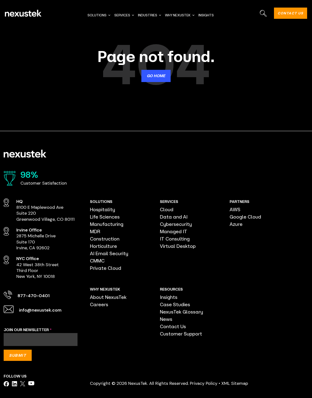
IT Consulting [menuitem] (175, 238)
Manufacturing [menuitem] (106, 224)
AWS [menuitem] (235, 209)
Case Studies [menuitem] (175, 304)
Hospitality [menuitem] (102, 209)
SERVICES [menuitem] (122, 15)
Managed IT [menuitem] (173, 231)
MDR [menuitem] (95, 231)
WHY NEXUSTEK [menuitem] (178, 15)
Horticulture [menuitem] (103, 246)
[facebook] (6, 384)
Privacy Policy (203, 383)
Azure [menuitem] (236, 224)
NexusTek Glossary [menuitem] (181, 311)
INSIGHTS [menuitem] (206, 15)
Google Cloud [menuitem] (245, 217)
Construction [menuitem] (104, 238)
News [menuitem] (166, 319)
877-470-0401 (33, 296)
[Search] (263, 13)
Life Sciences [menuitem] (105, 217)
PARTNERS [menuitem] (239, 201)
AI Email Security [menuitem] (109, 253)
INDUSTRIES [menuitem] (147, 15)
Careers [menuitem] (99, 304)
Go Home (156, 75)
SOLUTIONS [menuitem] (97, 15)
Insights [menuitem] (168, 297)
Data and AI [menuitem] (173, 217)
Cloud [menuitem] (166, 209)
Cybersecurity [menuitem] (176, 224)
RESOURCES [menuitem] (171, 289)
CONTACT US (290, 13)
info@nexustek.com (40, 310)
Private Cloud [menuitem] (105, 268)
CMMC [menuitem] (97, 260)
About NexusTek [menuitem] (108, 297)
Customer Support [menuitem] (181, 333)
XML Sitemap (234, 383)
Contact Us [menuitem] (173, 326)
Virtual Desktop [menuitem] (178, 246)
